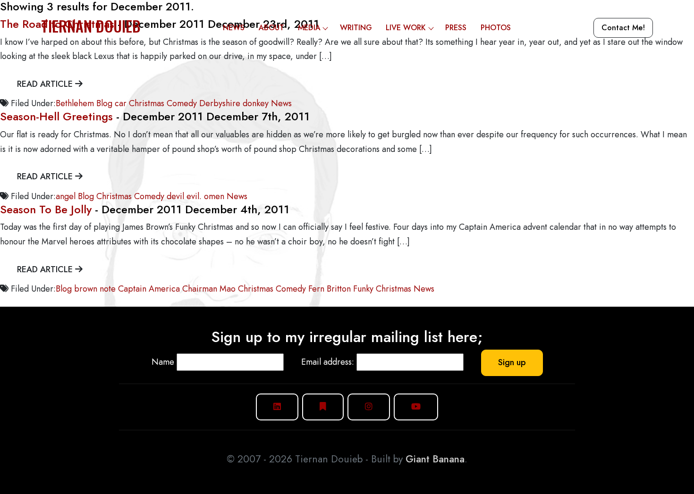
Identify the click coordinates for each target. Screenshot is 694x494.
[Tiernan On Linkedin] (277, 407)
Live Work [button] (406, 27)
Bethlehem (75, 103)
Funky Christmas (382, 289)
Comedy (182, 103)
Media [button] (309, 27)
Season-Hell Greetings (56, 116)
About (271, 27)
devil (175, 196)
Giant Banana (435, 459)
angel (66, 196)
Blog (104, 103)
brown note (95, 289)
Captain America (149, 289)
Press (455, 27)
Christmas (146, 103)
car (121, 103)
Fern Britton (329, 289)
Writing (356, 27)
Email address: (327, 362)
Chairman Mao (209, 289)
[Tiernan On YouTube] (416, 407)
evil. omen (205, 196)
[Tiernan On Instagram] (368, 407)
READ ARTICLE (46, 84)
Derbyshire (219, 103)
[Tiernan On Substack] (323, 407)
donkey (256, 103)
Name (163, 362)
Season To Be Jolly (46, 209)
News (234, 27)
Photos (496, 27)
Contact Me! (623, 27)
